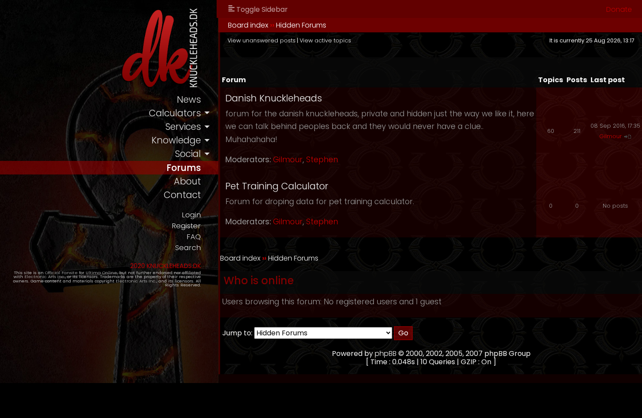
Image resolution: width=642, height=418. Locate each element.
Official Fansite (61, 272)
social (188, 153)
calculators (175, 113)
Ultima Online (101, 272)
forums (183, 167)
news (189, 99)
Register (186, 226)
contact (182, 194)
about (187, 181)
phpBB (386, 353)
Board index (248, 25)
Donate (619, 9)
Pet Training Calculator (276, 186)
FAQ (193, 237)
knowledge (176, 140)
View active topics (325, 40)
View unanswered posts (262, 40)
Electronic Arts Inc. (44, 276)
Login (191, 215)
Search (188, 248)
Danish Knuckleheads (273, 98)
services (183, 126)
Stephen (322, 159)
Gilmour (288, 159)
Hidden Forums (301, 25)
